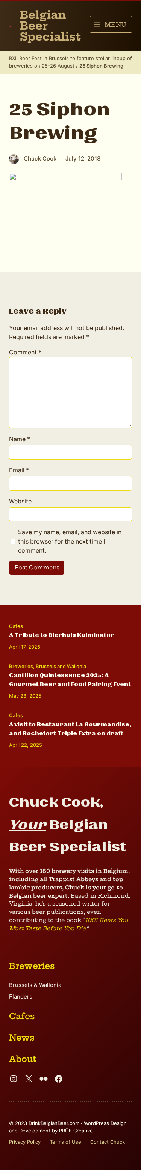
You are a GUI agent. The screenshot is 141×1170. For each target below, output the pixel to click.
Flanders (20, 996)
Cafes (16, 626)
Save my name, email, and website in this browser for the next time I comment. (69, 541)
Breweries (21, 666)
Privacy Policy (25, 1142)
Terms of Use (65, 1142)
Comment (25, 352)
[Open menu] (111, 24)
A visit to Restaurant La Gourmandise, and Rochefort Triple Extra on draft (70, 729)
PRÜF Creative (76, 1131)
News (22, 1037)
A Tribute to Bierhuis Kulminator (61, 635)
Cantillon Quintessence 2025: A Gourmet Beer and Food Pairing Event (70, 680)
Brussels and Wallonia (61, 666)
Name (19, 439)
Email (19, 470)
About (22, 1059)
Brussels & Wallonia (35, 985)
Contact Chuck (107, 1142)
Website (20, 501)
